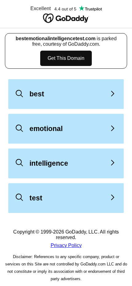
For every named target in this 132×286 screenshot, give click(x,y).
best (36, 94)
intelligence (48, 163)
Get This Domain (66, 58)
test (35, 198)
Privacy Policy (66, 245)
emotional (46, 129)
